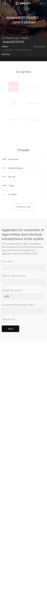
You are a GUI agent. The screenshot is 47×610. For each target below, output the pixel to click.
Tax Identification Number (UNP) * (18, 304)
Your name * (8, 261)
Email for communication (14, 275)
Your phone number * (12, 290)
